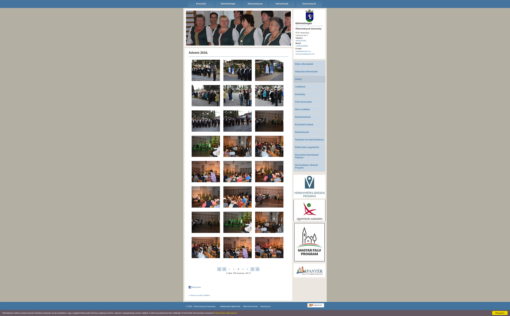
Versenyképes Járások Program (306, 166)
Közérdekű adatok (304, 124)
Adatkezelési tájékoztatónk (226, 313)
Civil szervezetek (303, 102)
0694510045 (301, 41)
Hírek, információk (304, 64)
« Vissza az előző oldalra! (199, 295)
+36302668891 (302, 46)
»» (257, 269)
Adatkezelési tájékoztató (230, 306)
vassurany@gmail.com (305, 54)
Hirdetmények (302, 132)
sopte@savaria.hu (303, 51)
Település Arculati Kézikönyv (309, 140)
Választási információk (306, 71)
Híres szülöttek (302, 109)
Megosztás (196, 287)
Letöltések (300, 87)
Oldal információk (250, 306)
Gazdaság (300, 94)
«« (219, 269)
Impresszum (265, 306)
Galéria (298, 79)
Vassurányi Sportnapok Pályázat (307, 156)
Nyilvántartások (303, 117)
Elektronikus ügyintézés (307, 147)
